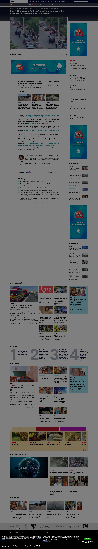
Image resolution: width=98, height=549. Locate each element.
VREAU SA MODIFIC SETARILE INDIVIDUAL (87, 542)
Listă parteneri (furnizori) (47, 541)
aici (8, 544)
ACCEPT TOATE (87, 538)
